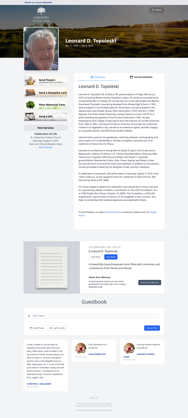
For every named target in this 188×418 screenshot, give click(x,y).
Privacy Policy (86, 406)
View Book (95, 257)
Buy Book (111, 257)
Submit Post (152, 328)
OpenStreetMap (97, 410)
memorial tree (113, 212)
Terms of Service (101, 406)
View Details (45, 147)
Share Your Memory (150, 282)
